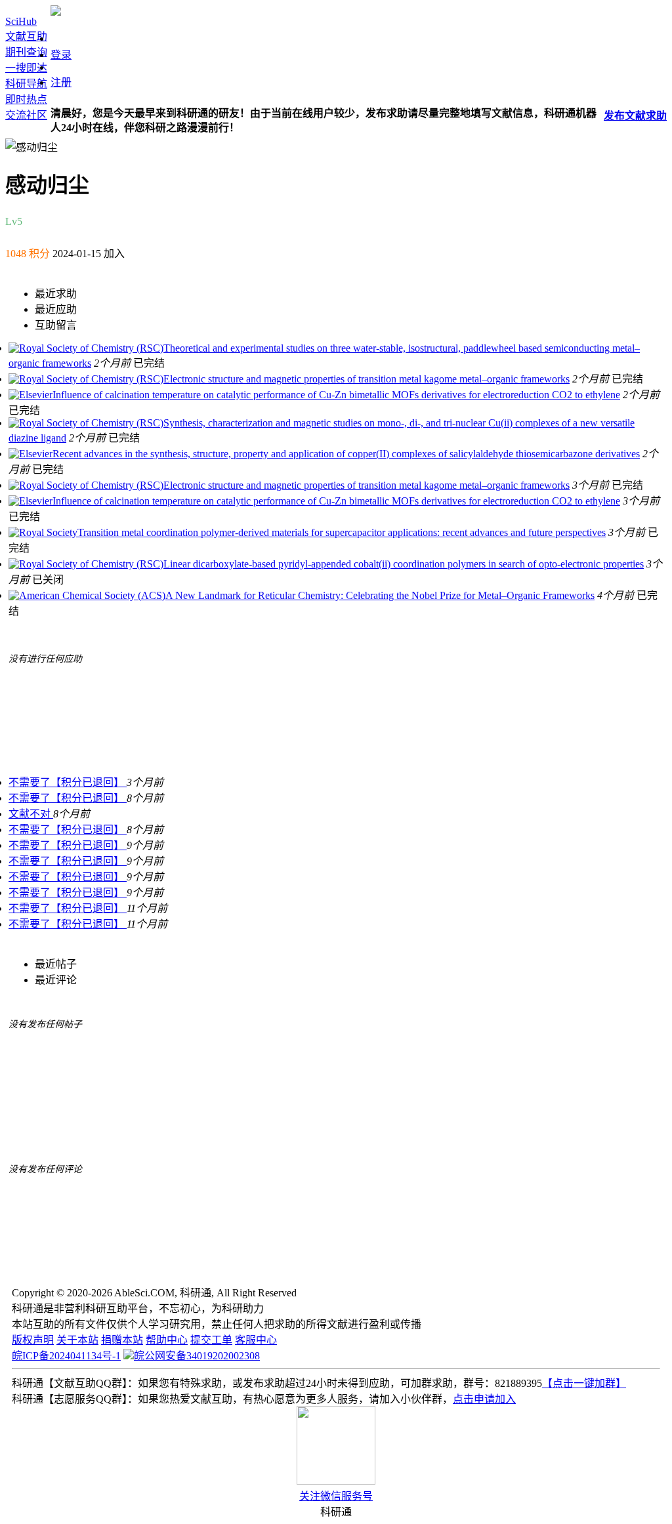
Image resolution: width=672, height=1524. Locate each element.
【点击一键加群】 (584, 1383)
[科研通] (56, 12)
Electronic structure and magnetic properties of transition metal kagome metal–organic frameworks (366, 378)
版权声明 (33, 1340)
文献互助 (26, 36)
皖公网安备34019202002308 (197, 1355)
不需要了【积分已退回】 (68, 782)
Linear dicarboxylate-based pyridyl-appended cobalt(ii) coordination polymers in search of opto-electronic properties (403, 563)
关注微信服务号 (336, 1496)
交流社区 (26, 115)
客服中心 (256, 1340)
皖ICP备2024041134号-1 (66, 1355)
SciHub (21, 21)
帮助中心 (167, 1340)
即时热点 (26, 99)
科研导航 (26, 83)
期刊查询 (26, 52)
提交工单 (211, 1340)
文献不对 (31, 813)
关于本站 (77, 1340)
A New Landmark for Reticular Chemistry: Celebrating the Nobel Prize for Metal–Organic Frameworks (380, 595)
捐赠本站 (122, 1340)
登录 (61, 54)
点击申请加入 (484, 1399)
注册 (61, 82)
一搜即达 (26, 67)
